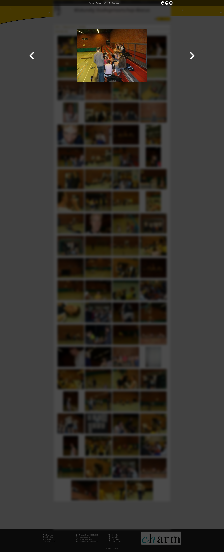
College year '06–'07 (103, 3)
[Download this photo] (162, 3)
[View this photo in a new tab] (167, 3)
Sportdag (115, 3)
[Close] (171, 3)
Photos (91, 3)
